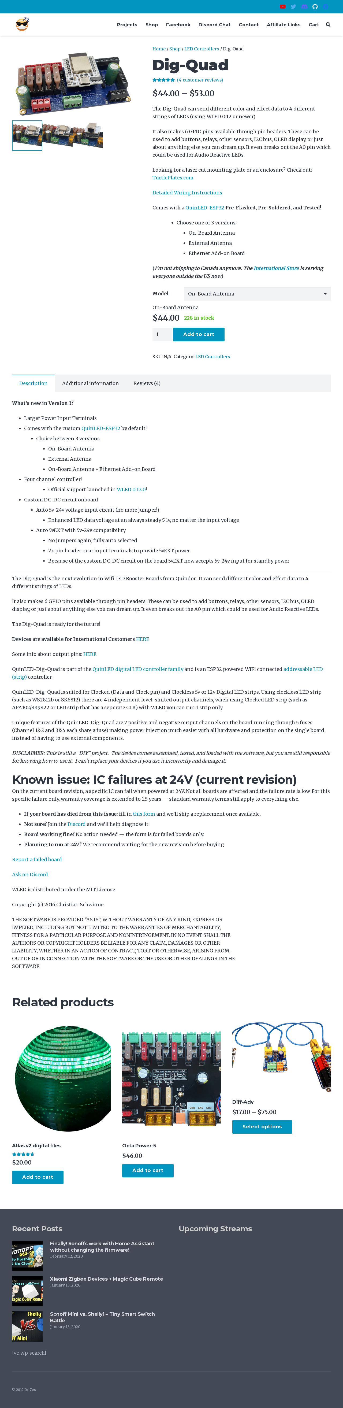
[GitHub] (315, 6)
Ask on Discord (30, 874)
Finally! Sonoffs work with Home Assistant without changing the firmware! (102, 1247)
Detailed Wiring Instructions (187, 193)
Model (160, 293)
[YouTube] (282, 6)
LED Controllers (201, 48)
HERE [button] (142, 639)
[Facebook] (325, 6)
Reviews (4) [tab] (147, 383)
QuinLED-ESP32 (204, 208)
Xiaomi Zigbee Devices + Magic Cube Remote (106, 1279)
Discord (77, 824)
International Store (276, 268)
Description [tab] (33, 383)
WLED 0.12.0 (131, 489)
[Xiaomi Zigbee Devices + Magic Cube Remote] (27, 1280)
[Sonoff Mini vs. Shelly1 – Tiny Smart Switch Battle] (27, 1315)
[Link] (22, 24)
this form (144, 814)
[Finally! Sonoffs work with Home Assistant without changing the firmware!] (27, 1244)
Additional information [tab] (90, 383)
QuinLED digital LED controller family (137, 669)
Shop (175, 48)
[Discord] (304, 6)
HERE (89, 654)
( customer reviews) (200, 80)
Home (159, 48)
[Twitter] (293, 6)
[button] (123, 55)
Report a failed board (37, 859)
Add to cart (198, 334)
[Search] (328, 24)
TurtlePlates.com (172, 178)
